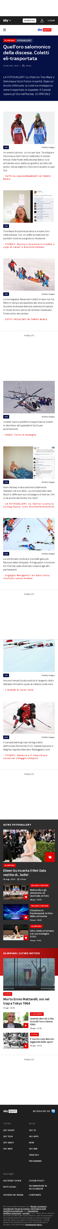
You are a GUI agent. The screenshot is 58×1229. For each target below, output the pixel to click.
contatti (26, 1213)
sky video (8, 1142)
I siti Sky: (7, 1123)
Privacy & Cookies (22, 1209)
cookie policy (36, 1180)
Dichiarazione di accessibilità (38, 1187)
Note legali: (8, 1174)
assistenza (16, 1213)
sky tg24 (8, 1136)
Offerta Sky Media (13, 1195)
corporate (35, 1195)
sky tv (32, 1130)
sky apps (34, 1136)
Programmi (35, 1161)
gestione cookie (12, 1180)
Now (31, 1142)
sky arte (8, 1149)
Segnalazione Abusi (33, 1224)
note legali (9, 1187)
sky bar (33, 1149)
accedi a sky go (41, 1111)
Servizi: (32, 1123)
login (51, 20)
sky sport (9, 1130)
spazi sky (34, 1155)
